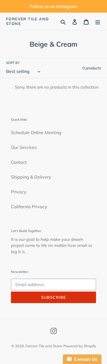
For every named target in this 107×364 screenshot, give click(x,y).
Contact (19, 162)
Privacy (18, 191)
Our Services (24, 147)
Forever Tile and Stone (27, 21)
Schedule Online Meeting (36, 132)
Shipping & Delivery (31, 177)
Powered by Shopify (79, 346)
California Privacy (29, 206)
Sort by (12, 63)
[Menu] (97, 21)
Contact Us (84, 359)
